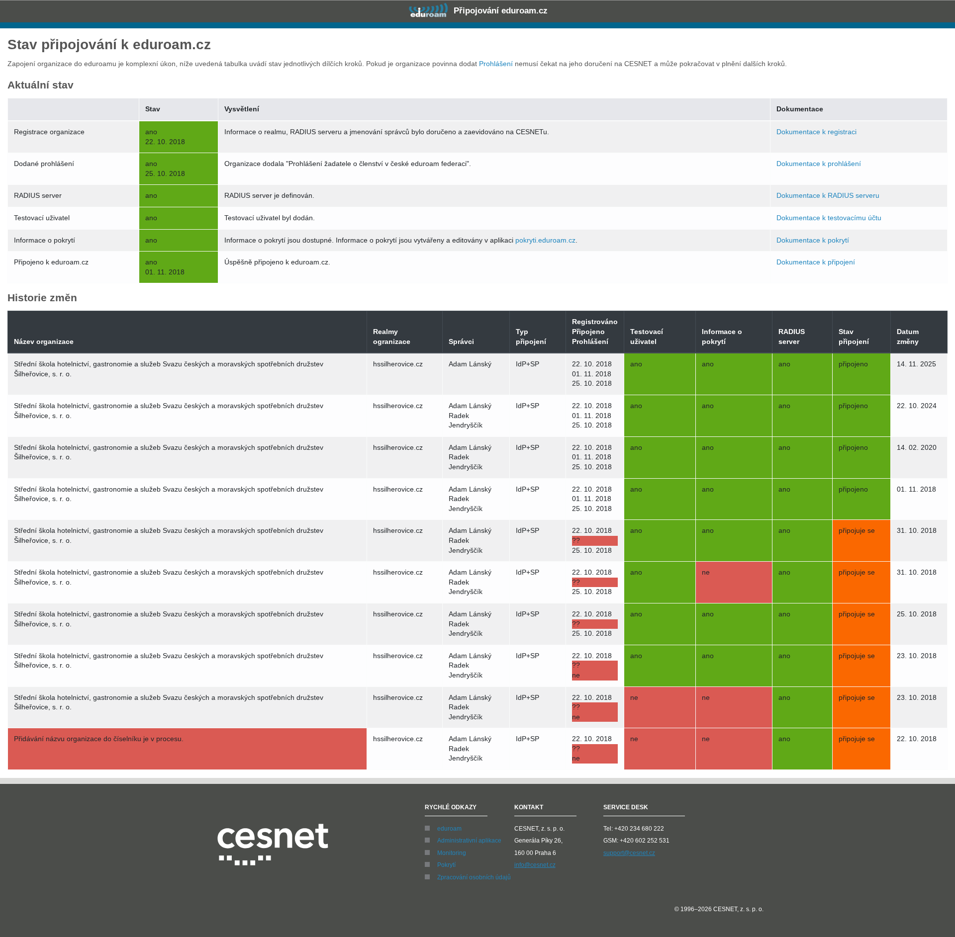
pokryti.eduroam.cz (545, 240)
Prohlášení (496, 64)
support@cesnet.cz (629, 853)
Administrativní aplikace (469, 840)
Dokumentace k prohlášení (818, 164)
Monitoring (451, 853)
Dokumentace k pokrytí (812, 240)
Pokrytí (446, 864)
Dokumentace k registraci (816, 132)
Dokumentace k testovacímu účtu (828, 218)
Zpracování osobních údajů (474, 877)
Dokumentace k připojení (815, 262)
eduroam (449, 828)
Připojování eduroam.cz (499, 10)
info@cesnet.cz (535, 864)
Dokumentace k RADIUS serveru (827, 195)
